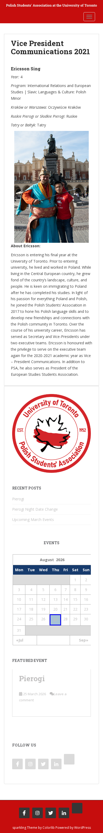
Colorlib (49, 827)
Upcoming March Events (33, 519)
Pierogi (18, 498)
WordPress (82, 827)
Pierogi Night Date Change (35, 509)
